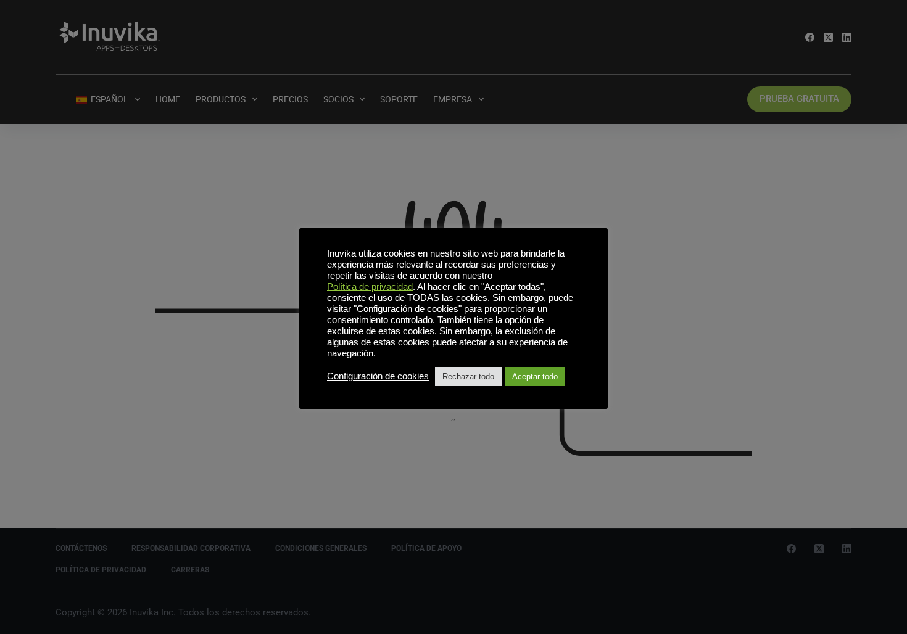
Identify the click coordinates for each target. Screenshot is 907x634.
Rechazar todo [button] (468, 376)
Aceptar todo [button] (535, 376)
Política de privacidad (370, 287)
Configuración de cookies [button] (378, 376)
